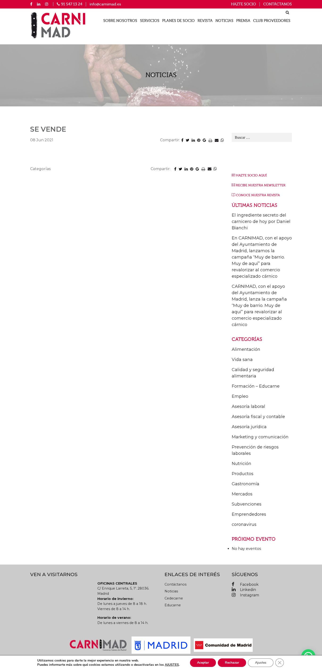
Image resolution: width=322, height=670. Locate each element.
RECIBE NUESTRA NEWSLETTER (260, 185)
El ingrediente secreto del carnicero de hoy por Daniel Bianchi (261, 221)
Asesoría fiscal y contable (258, 416)
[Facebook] (31, 4)
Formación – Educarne (256, 386)
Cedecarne (174, 598)
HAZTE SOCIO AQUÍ (251, 175)
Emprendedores (249, 514)
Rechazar (232, 662)
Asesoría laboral (248, 406)
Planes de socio (178, 21)
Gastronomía (245, 483)
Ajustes (260, 662)
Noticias (224, 21)
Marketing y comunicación (260, 437)
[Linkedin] (38, 4)
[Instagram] (46, 4)
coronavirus (244, 524)
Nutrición (241, 463)
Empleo (240, 396)
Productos (242, 473)
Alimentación (246, 349)
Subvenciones (246, 504)
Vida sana (242, 359)
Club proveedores (271, 21)
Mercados (242, 494)
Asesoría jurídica (249, 426)
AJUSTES (172, 665)
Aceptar (203, 662)
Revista (205, 21)
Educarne (173, 605)
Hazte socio (243, 4)
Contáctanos (277, 4)
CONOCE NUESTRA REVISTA (258, 195)
